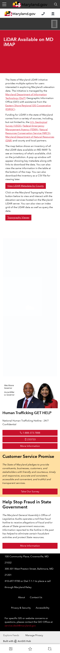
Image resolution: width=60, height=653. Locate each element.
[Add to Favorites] (30, 648)
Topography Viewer (18, 217)
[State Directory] (43, 13)
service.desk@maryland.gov (20, 625)
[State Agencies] (52, 13)
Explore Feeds (11, 635)
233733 (31, 439)
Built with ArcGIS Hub (17, 641)
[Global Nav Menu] (4, 4)
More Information (39, 445)
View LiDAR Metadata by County (25, 185)
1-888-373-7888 (31, 432)
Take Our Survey (30, 491)
